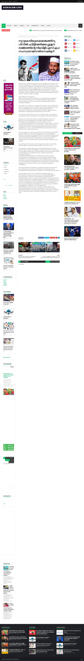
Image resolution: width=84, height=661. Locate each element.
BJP (16, 30)
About (6, 1)
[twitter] (80, 1)
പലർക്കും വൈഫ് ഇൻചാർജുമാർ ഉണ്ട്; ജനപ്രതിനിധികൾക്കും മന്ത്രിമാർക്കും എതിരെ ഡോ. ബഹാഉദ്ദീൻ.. (71, 99)
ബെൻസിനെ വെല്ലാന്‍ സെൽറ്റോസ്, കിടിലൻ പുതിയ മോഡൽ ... (8, 251)
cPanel (5, 173)
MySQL (5, 167)
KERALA (15, 25)
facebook (5, 279)
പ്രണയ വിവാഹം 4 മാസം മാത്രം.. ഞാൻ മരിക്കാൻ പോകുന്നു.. (75, 113)
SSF (29, 35)
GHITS (18, 659)
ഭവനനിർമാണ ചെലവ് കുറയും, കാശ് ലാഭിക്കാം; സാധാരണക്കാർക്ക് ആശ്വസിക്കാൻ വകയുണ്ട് (8, 571)
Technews (6, 169)
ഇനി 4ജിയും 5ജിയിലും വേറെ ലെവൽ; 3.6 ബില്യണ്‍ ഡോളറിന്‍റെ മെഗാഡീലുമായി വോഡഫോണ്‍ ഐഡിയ (45, 632)
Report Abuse (6, 357)
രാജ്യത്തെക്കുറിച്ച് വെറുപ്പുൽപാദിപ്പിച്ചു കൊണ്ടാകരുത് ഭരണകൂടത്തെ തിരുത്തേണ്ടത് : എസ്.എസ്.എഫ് (39, 247)
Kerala (26, 35)
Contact (10, 1)
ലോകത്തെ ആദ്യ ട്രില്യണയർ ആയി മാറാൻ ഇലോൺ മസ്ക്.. (8, 217)
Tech (28, 25)
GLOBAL (48, 25)
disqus (52, 261)
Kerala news (35, 243)
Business (22, 25)
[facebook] (78, 1)
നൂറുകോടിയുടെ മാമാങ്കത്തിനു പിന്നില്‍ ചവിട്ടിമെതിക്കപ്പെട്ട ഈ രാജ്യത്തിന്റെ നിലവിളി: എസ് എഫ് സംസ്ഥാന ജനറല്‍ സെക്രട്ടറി (53, 247)
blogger (48, 261)
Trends (42, 25)
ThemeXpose (8, 659)
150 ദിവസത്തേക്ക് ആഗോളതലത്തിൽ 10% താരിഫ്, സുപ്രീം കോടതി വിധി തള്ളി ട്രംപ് (8, 234)
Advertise (15, 1)
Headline (23, 35)
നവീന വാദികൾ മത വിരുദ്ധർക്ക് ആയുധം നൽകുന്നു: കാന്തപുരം (74, 107)
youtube (4, 282)
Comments (77, 133)
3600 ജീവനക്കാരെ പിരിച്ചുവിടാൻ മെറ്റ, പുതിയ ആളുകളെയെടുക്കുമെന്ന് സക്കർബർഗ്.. (72, 638)
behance (5, 285)
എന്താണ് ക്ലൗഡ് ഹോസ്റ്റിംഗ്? (42, 637)
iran (51, 30)
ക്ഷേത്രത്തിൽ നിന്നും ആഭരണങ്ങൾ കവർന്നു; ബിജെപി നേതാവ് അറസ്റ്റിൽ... (33, 30)
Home (3, 1)
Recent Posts (67, 133)
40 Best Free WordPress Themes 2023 (8, 148)
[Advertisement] (58, 13)
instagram (5, 283)
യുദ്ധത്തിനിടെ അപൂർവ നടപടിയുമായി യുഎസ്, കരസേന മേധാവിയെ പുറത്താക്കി (71, 168)
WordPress (6, 171)
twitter (4, 281)
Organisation (35, 25)
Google (5, 165)
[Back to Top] (81, 659)
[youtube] (81, 1)
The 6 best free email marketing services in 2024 (8, 332)
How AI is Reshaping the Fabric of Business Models (8, 267)
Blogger (10, 185)
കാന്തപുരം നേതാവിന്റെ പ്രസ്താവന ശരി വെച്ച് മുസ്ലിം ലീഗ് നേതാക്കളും (25, 249)
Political (9, 25)
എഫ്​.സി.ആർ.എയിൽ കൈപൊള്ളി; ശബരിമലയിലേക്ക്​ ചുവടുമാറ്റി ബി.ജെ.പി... (72, 186)
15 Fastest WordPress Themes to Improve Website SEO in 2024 (8, 348)
